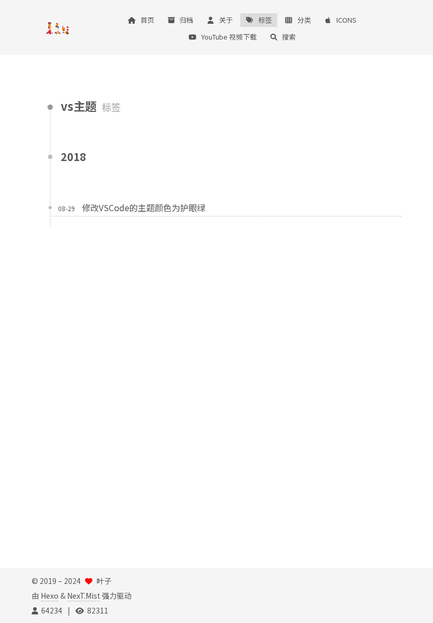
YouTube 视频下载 (229, 37)
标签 (265, 20)
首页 (147, 20)
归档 (186, 20)
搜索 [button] (289, 37)
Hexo (50, 595)
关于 (226, 20)
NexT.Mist (83, 595)
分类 (304, 20)
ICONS (346, 20)
